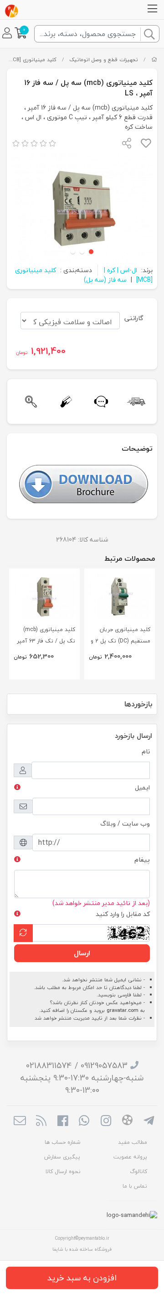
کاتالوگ (138, 1171)
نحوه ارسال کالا (63, 1171)
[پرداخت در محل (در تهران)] (64, 401)
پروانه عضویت (130, 1157)
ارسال (82, 953)
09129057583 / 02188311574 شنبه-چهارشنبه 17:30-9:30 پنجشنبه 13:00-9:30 (82, 1077)
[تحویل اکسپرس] (134, 401)
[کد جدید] (23, 933)
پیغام (142, 859)
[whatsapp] (84, 1121)
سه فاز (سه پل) (105, 279)
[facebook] (62, 1121)
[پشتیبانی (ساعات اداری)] (99, 401)
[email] (19, 1121)
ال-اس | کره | (120, 270)
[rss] (41, 1121)
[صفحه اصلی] (154, 59)
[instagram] (105, 1121)
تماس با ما (135, 1186)
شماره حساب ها (62, 1142)
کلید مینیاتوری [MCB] (31, 59)
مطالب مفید (132, 1142)
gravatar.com (122, 1010)
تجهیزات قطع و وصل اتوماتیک (103, 59)
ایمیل (142, 787)
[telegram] (148, 1121)
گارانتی (134, 318)
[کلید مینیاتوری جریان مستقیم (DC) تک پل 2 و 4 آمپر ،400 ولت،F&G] (119, 596)
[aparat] (127, 1121)
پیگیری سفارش (62, 1157)
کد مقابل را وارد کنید (123, 914)
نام (146, 751)
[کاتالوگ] (83, 483)
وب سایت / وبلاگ (125, 823)
